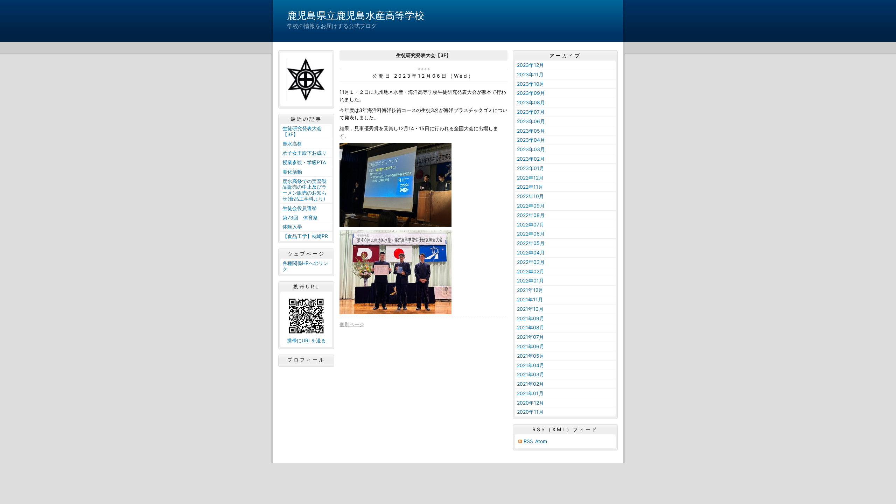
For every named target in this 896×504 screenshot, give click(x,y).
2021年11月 (530, 299)
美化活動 (292, 172)
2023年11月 (530, 74)
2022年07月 (530, 224)
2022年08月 (531, 215)
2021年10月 (530, 309)
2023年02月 (531, 159)
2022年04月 (531, 252)
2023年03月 (531, 149)
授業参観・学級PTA (304, 162)
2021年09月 (530, 318)
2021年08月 (530, 327)
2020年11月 (530, 412)
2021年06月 (530, 346)
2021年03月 (530, 374)
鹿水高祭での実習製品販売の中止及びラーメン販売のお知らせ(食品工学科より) (304, 190)
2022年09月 (531, 206)
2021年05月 (530, 356)
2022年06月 (531, 234)
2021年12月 (530, 290)
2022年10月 (530, 196)
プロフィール (306, 359)
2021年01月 (530, 393)
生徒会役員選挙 (299, 208)
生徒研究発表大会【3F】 (302, 131)
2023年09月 (531, 93)
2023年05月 (531, 131)
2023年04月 (531, 140)
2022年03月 (531, 262)
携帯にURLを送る (306, 340)
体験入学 (292, 227)
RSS (528, 441)
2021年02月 (530, 384)
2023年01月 (530, 168)
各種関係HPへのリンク (305, 266)
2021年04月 (530, 365)
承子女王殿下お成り (304, 153)
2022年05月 (531, 243)
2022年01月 (530, 281)
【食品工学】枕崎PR (305, 236)
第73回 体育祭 (300, 217)
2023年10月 (530, 84)
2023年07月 (531, 112)
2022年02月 (530, 271)
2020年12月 (530, 403)
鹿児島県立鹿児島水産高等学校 (355, 15)
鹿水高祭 (292, 144)
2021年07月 (530, 337)
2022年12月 (530, 178)
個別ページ (352, 324)
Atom (541, 441)
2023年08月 (531, 102)
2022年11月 (530, 187)
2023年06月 (531, 121)
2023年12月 (530, 65)
